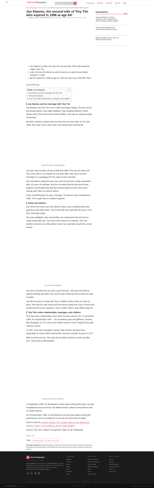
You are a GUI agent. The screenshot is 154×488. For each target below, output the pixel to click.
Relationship (66, 17)
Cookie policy (112, 471)
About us (111, 459)
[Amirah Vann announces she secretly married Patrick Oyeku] (124, 30)
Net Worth (109, 3)
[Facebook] (27, 473)
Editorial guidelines (114, 464)
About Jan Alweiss (36, 96)
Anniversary (90, 3)
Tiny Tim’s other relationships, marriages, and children (49, 99)
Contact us (112, 469)
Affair (124, 3)
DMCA (143, 486)
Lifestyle (59, 17)
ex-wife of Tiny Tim (52, 441)
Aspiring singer (38, 441)
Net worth (68, 461)
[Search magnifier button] (75, 3)
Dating (68, 466)
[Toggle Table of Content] (68, 89)
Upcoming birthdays (93, 466)
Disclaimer (148, 486)
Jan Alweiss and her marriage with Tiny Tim (45, 93)
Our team (111, 461)
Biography (68, 459)
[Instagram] (35, 473)
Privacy (134, 486)
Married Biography (31, 7)
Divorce (68, 469)
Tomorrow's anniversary (94, 461)
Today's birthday (92, 464)
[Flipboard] (39, 473)
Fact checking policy (114, 466)
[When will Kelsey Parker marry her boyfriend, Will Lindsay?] (124, 40)
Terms (138, 486)
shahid (53, 17)
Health (89, 471)
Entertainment (42, 7)
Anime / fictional (92, 474)
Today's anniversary (93, 459)
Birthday (100, 3)
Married (36, 2)
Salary (89, 469)
